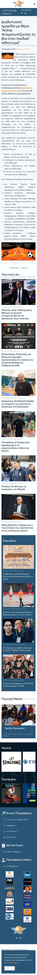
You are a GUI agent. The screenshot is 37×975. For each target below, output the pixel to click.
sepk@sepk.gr (6, 13)
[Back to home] (18, 4)
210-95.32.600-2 (12, 831)
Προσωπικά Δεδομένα (20, 949)
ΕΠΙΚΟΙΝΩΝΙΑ (26, 10)
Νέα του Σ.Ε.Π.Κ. (23, 49)
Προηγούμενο (15, 268)
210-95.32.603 (11, 837)
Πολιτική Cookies (11, 962)
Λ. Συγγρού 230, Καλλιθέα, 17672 (17, 819)
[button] (35, 4)
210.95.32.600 (9, 10)
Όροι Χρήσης (6, 949)
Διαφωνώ (21, 968)
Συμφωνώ (9, 968)
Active (18, 68)
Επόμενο (23, 268)
